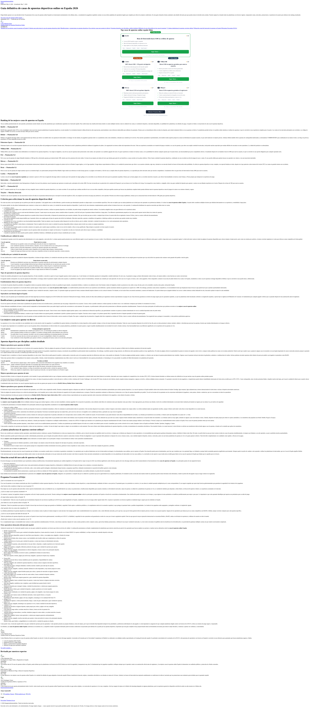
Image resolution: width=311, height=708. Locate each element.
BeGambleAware (20, 694)
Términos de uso (10, 700)
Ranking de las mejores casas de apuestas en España (14, 28)
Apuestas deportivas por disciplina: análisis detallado (124, 28)
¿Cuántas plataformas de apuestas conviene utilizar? (180, 28)
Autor (2, 2)
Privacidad (3, 700)
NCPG (28, 694)
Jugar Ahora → (155, 51)
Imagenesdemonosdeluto (7, 1)
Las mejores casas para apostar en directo (99, 28)
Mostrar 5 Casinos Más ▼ (155, 111)
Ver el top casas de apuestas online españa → (12, 17)
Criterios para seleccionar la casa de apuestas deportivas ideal (44, 28)
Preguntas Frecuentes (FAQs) (229, 28)
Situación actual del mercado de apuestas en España (207, 28)
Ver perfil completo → (6, 648)
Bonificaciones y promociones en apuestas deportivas (74, 28)
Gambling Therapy (8, 694)
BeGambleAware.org (163, 115)
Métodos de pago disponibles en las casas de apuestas (152, 28)
